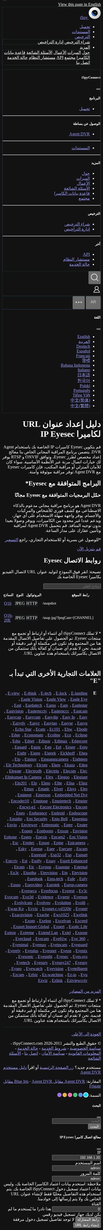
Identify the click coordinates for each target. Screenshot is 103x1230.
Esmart (81, 855)
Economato (33, 735)
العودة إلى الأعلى (86, 1034)
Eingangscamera (54, 759)
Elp (34, 783)
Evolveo (43, 902)
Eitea (83, 765)
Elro (83, 789)
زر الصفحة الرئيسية (57, 1067)
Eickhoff (67, 753)
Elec (83, 771)
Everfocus (49, 891)
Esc (15, 842)
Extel (66, 932)
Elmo (45, 783)
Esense (37, 849)
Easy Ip (68, 717)
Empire (81, 801)
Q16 (7, 603)
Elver (58, 789)
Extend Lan (48, 932)
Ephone (10, 837)
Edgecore (79, 741)
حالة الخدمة (17, 57)
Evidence (45, 897)
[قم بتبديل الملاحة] (79, 302)
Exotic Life (78, 926)
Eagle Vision (31, 699)
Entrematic (50, 825)
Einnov (31, 759)
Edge (15, 735)
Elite (58, 783)
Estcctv (12, 861)
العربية (84, 341)
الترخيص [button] (82, 36)
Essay (51, 861)
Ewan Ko (16, 908)
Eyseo (16, 968)
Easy (83, 717)
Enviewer (29, 825)
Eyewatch (34, 968)
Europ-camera (75, 885)
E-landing (79, 693)
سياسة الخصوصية (85, 1048)
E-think (30, 693)
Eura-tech (55, 879)
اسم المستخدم (88, 1163)
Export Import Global (31, 926)
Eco (67, 735)
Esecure (65, 849)
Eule (71, 879)
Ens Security (37, 819)
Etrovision (49, 872)
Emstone (40, 801)
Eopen (27, 831)
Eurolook (35, 879)
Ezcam (18, 974)
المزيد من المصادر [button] (85, 991)
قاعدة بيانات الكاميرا (72, 193)
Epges (26, 837)
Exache (43, 915)
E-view (14, 693)
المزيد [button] (85, 47)
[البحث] (94, 277)
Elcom (41, 765)
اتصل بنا (83, 62)
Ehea (83, 753)
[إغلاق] (98, 89)
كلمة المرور (90, 1173)
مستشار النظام (42, 57)
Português (81, 390)
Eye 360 (78, 938)
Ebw (68, 729)
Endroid (58, 813)
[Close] (99, 1149)
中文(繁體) (80, 405)
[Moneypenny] (70, 1095)
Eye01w (60, 938)
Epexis (41, 837)
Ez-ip (71, 974)
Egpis (35, 747)
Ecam (40, 729)
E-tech (46, 693)
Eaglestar (79, 705)
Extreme (27, 932)
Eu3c (14, 872)
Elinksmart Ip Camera (23, 777)
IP (99, 1152)
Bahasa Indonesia (75, 365)
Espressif (38, 855)
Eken (56, 765)
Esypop (45, 867)
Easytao (50, 723)
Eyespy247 (61, 962)
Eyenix (81, 951)
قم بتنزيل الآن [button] (89, 549)
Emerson (43, 795)
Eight (21, 753)
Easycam (32, 717)
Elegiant (80, 777)
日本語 (83, 375)
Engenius (79, 819)
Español (83, 351)
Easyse (67, 723)
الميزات (74, 52)
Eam (64, 705)
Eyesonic (26, 956)
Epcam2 (58, 837)
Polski (85, 385)
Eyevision (55, 968)
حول (86, 52)
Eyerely (14, 951)
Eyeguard (79, 944)
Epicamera (76, 842)
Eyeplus (31, 951)
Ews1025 (61, 915)
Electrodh (34, 771)
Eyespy (81, 962)
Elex (49, 777)
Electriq (52, 771)
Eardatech (33, 705)
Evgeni (63, 897)
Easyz (35, 723)
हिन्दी (86, 360)
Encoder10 (20, 801)
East (17, 705)
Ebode (82, 729)
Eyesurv (41, 962)
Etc (31, 867)
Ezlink (57, 980)
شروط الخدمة (53, 1048)
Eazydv (19, 723)
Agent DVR (79, 134)
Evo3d (28, 897)
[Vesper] (59, 1095)
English (83, 336)
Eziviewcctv (77, 980)
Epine (58, 842)
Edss (16, 741)
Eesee (70, 747)
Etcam (19, 867)
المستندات (81, 31)
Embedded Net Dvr (71, 795)
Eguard (21, 747)
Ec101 (54, 729)
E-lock (61, 693)
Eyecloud (23, 938)
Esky (22, 849)
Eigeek (50, 753)
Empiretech (61, 801)
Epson (44, 842)
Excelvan (63, 921)
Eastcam (80, 711)
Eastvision (15, 711)
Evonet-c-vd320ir (56, 908)
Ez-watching (52, 974)
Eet (58, 747)
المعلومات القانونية (84, 1053)
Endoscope (78, 813)
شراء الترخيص (77, 42)
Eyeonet (49, 951)
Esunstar (62, 867)
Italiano (84, 370)
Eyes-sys (80, 956)
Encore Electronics (55, 807)
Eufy (83, 879)
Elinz (83, 783)
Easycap (14, 717)
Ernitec (29, 842)
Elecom (69, 771)
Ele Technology (19, 765)
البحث (94, 1127)
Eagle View (56, 699)
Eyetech (23, 962)
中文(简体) (80, 400)
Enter (68, 825)
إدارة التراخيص (50, 42)
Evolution (63, 902)
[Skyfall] (75, 1095)
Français (83, 355)
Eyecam (42, 938)
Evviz (33, 908)
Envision (80, 831)
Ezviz (43, 980)
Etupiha (29, 872)
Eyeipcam (58, 944)
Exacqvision (22, 915)
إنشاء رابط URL (87, 1225)
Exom (30, 921)
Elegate (15, 771)
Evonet (81, 908)
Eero (83, 747)
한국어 (83, 380)
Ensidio (16, 819)
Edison (44, 741)
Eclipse (81, 735)
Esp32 (55, 855)
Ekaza (69, 765)
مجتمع (70, 57)
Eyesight (45, 956)
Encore (81, 807)
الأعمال (59, 52)
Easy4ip (51, 717)
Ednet (29, 741)
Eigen (35, 753)
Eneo (20, 813)
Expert (58, 926)
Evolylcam (23, 902)
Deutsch (83, 346)
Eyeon (65, 951)
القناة (96, 1204)
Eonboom (45, 831)
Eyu (84, 974)
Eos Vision (78, 837)
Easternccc (60, 711)
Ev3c (83, 891)
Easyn (82, 723)
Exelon (45, 921)
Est (24, 861)
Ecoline (54, 735)
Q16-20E (8, 617)
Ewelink (80, 915)
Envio (12, 825)
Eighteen (80, 759)
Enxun (62, 831)
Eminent (24, 795)
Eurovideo (33, 885)
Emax (29, 789)
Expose (81, 932)
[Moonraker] (80, 1095)
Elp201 (21, 783)
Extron (10, 932)
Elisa (70, 783)
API (60, 57)
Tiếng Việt (81, 395)
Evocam (11, 897)
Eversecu (29, 891)
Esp (68, 855)
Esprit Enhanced (73, 861)
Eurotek (53, 885)
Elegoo (63, 777)
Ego (48, 747)
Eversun (80, 897)
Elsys (71, 789)
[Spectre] (86, 1095)
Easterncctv (37, 711)
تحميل (84, 26)
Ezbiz (33, 974)
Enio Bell (60, 819)
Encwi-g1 (27, 807)
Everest (68, 891)
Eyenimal (20, 944)
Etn (65, 872)
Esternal (80, 867)
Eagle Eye (78, 699)
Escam (81, 849)
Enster (82, 825)
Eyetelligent (77, 968)
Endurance (38, 813)
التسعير (11, 539)
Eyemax (39, 944)
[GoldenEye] (65, 1095)
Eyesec (62, 956)
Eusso (16, 885)
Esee (51, 849)
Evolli (80, 902)
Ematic (44, 789)
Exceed (81, 921)
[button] (97, 293)
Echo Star (23, 729)
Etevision (79, 872)
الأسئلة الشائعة (39, 52)
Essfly (36, 861)
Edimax (60, 741)
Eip (17, 759)
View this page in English (79, 4)
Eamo (51, 705)
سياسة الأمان (53, 1053)
